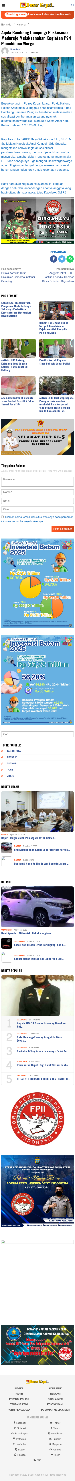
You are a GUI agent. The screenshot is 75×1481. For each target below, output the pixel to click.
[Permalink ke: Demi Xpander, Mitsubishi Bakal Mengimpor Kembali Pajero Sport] (37, 906)
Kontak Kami (55, 1404)
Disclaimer (55, 1399)
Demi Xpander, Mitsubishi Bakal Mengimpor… (28, 933)
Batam (4, 834)
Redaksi (55, 1394)
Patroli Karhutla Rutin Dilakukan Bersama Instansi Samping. (18, 275)
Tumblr (56, 1428)
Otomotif (6, 930)
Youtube (56, 1450)
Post (10, 770)
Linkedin (56, 1439)
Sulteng (21, 1075)
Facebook (21, 1423)
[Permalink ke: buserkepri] (5, 51)
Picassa (21, 1455)
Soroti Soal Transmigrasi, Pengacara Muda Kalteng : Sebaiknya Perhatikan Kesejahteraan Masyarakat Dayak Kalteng (16, 309)
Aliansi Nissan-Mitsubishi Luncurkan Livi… (39, 958)
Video (10, 776)
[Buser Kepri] (37, 6)
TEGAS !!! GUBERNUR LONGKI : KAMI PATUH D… (43, 1078)
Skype (21, 1450)
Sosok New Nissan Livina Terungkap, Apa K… (40, 944)
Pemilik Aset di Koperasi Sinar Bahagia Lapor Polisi (54, 361)
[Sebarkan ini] (53, 259)
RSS (39, 1460)
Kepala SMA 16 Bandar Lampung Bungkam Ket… (41, 1025)
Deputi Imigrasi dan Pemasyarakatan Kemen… (28, 837)
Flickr (57, 1455)
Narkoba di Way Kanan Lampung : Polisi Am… (43, 1051)
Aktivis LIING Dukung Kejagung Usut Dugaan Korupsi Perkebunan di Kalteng (14, 365)
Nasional (22, 1061)
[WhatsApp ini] (70, 259)
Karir (19, 1394)
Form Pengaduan (19, 1410)
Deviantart (21, 1444)
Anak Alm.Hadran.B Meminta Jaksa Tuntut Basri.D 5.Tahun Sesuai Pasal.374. (17, 401)
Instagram (21, 1439)
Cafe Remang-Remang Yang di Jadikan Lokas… (39, 1038)
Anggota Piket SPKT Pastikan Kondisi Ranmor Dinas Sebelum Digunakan (58, 275)
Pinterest (21, 1428)
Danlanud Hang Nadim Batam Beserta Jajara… (41, 863)
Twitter (56, 1423)
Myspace (57, 1444)
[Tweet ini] (62, 259)
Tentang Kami (19, 1404)
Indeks (19, 1388)
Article (12, 757)
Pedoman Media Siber (55, 1410)
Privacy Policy (19, 1399)
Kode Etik (55, 1388)
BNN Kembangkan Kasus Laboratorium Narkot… (42, 849)
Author (12, 763)
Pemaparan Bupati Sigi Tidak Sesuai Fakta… (43, 1065)
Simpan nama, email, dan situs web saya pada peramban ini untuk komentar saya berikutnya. (37, 519)
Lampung (22, 1020)
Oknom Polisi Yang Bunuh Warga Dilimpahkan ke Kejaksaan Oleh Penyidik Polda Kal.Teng (53, 327)
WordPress (57, 1433)
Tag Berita (14, 751)
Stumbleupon (21, 1433)
